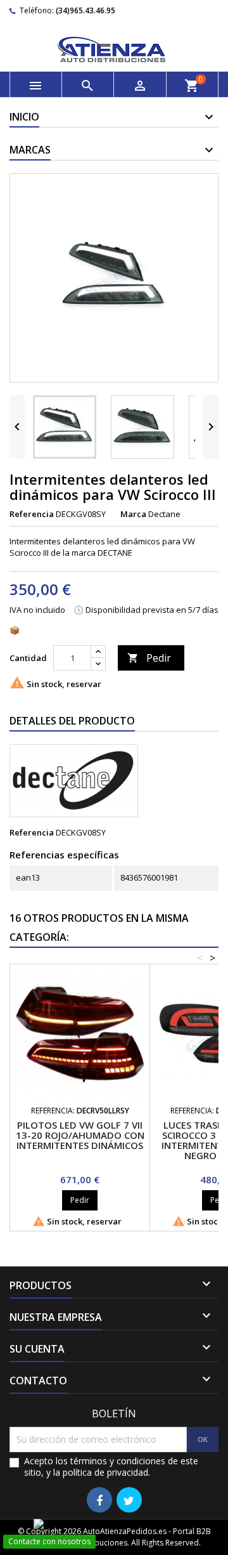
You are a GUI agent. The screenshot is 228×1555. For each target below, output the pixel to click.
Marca (133, 514)
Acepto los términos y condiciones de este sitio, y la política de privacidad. (111, 1466)
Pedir (149, 658)
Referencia (32, 514)
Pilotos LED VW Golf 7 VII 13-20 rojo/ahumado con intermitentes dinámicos (80, 1135)
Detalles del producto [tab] (72, 721)
